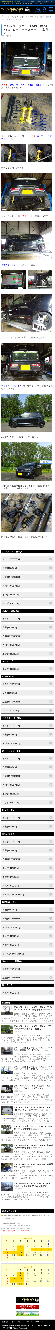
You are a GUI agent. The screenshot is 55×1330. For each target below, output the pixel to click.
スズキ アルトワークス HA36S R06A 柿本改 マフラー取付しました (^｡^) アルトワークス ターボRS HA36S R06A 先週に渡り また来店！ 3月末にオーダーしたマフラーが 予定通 (26, 1155)
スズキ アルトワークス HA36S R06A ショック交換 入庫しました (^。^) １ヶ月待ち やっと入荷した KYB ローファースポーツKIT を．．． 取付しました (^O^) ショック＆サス (26, 1038)
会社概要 (5, 1322)
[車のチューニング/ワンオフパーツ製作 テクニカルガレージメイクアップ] (17, 9)
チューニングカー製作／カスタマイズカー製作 (25, 17)
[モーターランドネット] (27, 1308)
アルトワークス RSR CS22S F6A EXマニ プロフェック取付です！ (33, 1087)
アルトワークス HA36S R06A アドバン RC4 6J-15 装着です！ (33, 1008)
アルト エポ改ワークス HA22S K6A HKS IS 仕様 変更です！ (34, 1068)
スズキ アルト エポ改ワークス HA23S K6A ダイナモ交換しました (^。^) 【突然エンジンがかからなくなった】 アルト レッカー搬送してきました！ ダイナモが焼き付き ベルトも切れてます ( (27, 1136)
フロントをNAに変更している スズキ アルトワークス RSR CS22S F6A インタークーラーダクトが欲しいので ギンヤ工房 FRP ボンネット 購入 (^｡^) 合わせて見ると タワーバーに (26, 1117)
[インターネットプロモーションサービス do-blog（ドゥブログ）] (27, 1315)
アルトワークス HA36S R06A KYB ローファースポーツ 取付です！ (33, 1027)
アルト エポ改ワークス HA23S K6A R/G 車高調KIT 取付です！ (34, 1049)
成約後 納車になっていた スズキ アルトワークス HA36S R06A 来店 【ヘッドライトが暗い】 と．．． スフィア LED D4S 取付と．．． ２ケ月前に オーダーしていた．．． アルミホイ (27, 1017)
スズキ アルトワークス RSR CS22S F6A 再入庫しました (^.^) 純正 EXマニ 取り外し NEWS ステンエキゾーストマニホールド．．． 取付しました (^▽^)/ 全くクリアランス (27, 1098)
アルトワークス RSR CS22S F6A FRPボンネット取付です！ (33, 1108)
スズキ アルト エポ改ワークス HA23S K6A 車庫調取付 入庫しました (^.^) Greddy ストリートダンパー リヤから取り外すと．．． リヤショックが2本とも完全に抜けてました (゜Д (27, 1057)
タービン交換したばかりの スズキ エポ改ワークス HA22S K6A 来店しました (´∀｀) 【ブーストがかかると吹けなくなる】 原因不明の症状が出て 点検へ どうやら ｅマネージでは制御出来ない (27, 1076)
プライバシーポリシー (34, 1322)
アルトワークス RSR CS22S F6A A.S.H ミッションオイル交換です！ (33, 1184)
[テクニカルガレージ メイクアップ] (27, 1302)
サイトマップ (17, 1322)
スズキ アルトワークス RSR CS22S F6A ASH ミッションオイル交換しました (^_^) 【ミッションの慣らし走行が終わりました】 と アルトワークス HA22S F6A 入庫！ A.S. (27, 1196)
